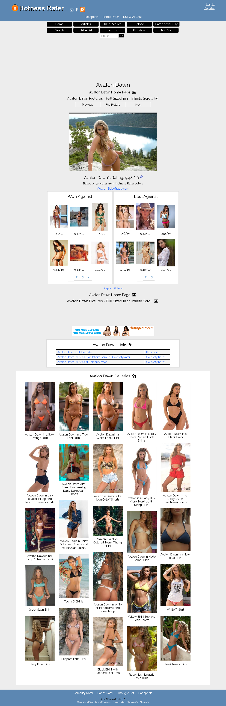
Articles (86, 24)
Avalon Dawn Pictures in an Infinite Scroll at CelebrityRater (93, 357)
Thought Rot (125, 693)
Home (59, 24)
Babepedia (91, 17)
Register (209, 8)
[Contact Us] (71, 10)
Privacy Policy (119, 702)
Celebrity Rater (155, 357)
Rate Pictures (112, 24)
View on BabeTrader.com (113, 188)
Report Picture (113, 288)
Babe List (86, 30)
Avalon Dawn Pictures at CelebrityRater (82, 362)
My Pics (166, 30)
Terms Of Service (103, 702)
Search (59, 30)
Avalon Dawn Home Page (110, 92)
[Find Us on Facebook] (76, 10)
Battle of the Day (166, 24)
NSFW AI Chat (132, 17)
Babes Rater (111, 17)
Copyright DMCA (85, 702)
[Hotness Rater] (39, 10)
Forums (113, 30)
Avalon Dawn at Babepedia (74, 352)
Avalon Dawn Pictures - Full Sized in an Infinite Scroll (110, 98)
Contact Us (132, 702)
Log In (210, 4)
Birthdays (139, 30)
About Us (144, 702)
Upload (139, 24)
